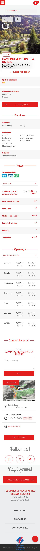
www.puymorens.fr (14, 426)
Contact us (20, 519)
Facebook (10, 460)
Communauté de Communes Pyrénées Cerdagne (20, 548)
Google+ (32, 460)
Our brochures (20, 528)
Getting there (11, 382)
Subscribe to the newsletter (20, 480)
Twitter (21, 460)
